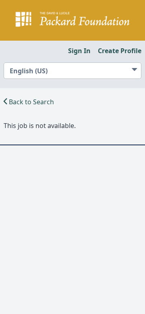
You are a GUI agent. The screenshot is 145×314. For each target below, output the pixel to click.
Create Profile (119, 50)
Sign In (79, 50)
